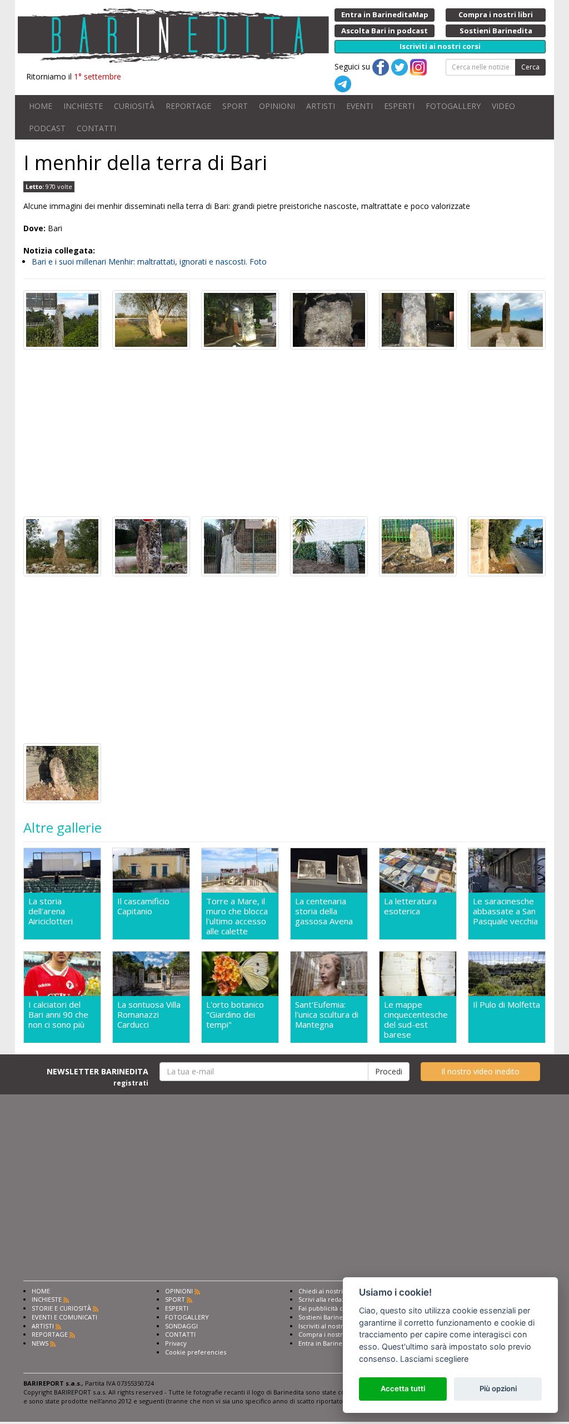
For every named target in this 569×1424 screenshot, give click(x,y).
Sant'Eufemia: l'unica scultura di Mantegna (326, 1014)
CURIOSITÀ (134, 106)
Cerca (530, 67)
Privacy (176, 1343)
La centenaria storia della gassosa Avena (324, 911)
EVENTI (359, 106)
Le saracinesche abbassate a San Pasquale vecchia (505, 911)
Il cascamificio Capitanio (143, 906)
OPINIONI (277, 106)
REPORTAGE (188, 106)
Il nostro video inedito (480, 1071)
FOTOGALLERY (453, 106)
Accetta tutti (403, 1388)
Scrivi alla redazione (328, 1299)
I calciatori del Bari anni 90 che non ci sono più (58, 1014)
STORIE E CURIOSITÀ (61, 1308)
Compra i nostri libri (328, 1334)
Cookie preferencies (195, 1352)
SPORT (235, 106)
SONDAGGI (181, 1326)
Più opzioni (498, 1388)
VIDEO (503, 106)
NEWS (40, 1343)
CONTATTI (96, 128)
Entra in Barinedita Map (333, 1343)
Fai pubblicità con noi (330, 1308)
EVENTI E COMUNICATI (64, 1317)
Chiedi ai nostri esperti (332, 1291)
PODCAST (47, 128)
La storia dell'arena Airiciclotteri (50, 911)
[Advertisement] (284, 433)
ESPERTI (399, 106)
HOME (40, 106)
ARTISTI (320, 106)
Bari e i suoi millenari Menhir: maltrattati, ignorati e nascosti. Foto (149, 261)
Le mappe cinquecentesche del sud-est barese (416, 1019)
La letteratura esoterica (410, 906)
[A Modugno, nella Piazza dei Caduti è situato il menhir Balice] (240, 318)
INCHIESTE (83, 106)
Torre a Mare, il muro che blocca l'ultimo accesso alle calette (237, 916)
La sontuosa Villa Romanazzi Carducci (149, 1014)
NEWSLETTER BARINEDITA (97, 1076)
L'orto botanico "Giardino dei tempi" (235, 1014)
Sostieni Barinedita (326, 1317)
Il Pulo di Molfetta (506, 1004)
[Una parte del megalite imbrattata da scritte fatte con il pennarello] (329, 318)
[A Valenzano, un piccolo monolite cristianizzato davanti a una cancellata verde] (418, 545)
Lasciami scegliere (434, 1358)
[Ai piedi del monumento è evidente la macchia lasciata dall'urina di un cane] (418, 318)
